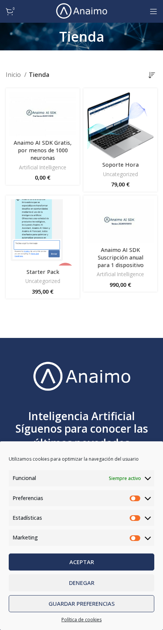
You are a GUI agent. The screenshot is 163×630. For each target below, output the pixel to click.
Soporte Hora (120, 164)
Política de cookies (81, 619)
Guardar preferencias (82, 603)
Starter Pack (43, 271)
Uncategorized (120, 174)
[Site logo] (81, 10)
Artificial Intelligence (42, 167)
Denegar (81, 582)
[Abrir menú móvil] (153, 11)
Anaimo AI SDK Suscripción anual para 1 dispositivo (120, 257)
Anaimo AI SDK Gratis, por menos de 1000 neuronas (43, 150)
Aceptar (81, 562)
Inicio (14, 74)
